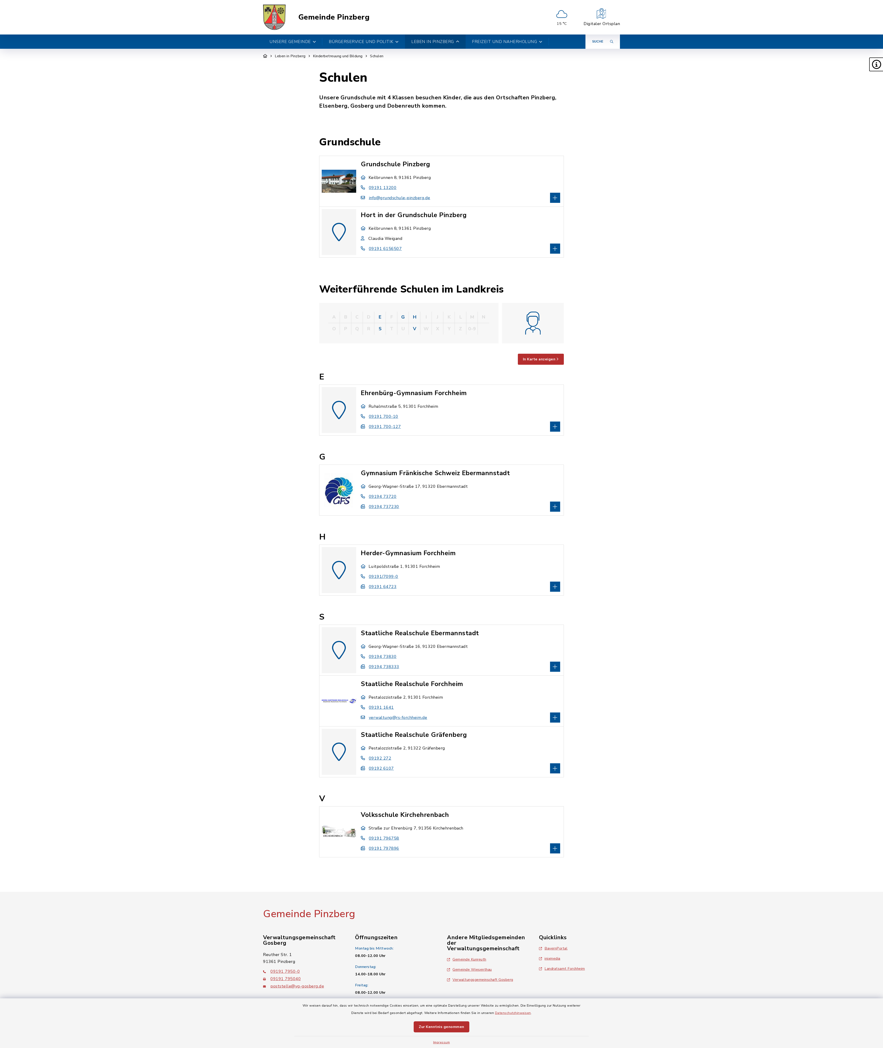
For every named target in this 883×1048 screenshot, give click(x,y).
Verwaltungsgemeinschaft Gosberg (483, 979)
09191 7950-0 (285, 971)
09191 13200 (382, 187)
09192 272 (380, 758)
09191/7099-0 (383, 576)
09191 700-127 (385, 426)
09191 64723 (382, 586)
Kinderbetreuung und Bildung (338, 56)
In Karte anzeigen (539, 359)
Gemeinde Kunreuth (469, 959)
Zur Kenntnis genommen (441, 1026)
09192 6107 (381, 768)
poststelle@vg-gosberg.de (297, 986)
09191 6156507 (385, 248)
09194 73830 (382, 656)
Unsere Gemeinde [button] (290, 41)
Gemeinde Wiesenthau (472, 969)
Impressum (441, 1042)
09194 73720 (382, 496)
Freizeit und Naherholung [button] (504, 41)
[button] (876, 64)
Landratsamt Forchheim (565, 968)
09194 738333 (384, 666)
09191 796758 (384, 838)
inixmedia (552, 958)
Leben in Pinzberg (290, 56)
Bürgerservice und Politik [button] (361, 41)
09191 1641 (381, 707)
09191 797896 (384, 848)
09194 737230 (384, 506)
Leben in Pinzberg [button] (432, 41)
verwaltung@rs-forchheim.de (398, 717)
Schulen (377, 56)
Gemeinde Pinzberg (334, 17)
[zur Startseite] (274, 17)
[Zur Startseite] (265, 56)
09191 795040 (285, 979)
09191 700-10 (383, 416)
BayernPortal (556, 948)
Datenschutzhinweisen (513, 1013)
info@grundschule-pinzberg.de (399, 198)
